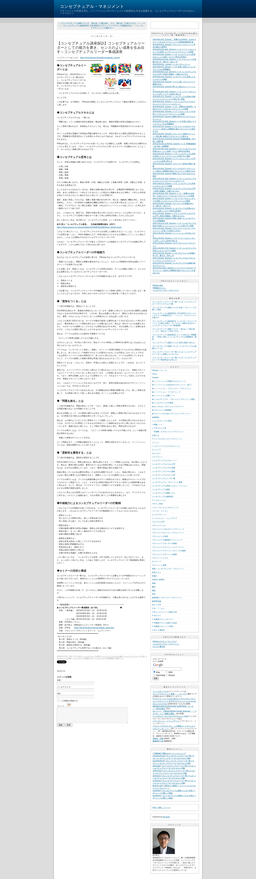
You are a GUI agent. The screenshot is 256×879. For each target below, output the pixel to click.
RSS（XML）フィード (162, 808)
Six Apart (166, 817)
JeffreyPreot (157, 771)
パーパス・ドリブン (160, 511)
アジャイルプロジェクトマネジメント (167, 439)
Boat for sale (158, 786)
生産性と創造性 (158, 580)
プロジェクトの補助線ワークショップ (167, 540)
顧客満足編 (156, 601)
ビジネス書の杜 (159, 646)
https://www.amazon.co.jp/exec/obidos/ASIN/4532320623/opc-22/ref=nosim (89, 227)
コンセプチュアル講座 (161, 489)
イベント (155, 443)
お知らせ (155, 435)
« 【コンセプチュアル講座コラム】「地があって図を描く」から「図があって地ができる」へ (99, 23)
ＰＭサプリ (156, 616)
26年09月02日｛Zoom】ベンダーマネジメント (171, 64)
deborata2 (157, 766)
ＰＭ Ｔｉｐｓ (158, 608)
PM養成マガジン (159, 288)
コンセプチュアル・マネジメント (92, 6)
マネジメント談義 (159, 565)
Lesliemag (157, 781)
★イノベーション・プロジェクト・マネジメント (171, 388)
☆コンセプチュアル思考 (91, 656)
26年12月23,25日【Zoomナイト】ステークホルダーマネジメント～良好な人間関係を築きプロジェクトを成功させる (174, 270)
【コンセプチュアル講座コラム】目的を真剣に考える (173, 343)
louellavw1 (157, 796)
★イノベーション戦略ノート (163, 396)
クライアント (157, 457)
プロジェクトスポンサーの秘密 (164, 543)
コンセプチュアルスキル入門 (163, 464)
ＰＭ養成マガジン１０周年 (162, 626)
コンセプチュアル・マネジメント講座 (167, 482)
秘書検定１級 (158, 741)
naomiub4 (157, 791)
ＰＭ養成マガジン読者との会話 (164, 623)
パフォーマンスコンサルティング (165, 507)
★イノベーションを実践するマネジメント (169, 381)
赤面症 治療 (158, 738)
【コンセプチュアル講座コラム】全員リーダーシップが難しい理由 (174, 309)
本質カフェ (156, 572)
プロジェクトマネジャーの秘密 (164, 554)
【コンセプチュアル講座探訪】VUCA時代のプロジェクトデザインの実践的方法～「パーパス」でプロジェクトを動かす (174, 315)
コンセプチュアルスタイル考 (163, 475)
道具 (154, 594)
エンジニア (156, 450)
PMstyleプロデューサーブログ (165, 641)
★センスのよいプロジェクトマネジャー (168, 406)
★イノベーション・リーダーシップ (166, 392)
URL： (60, 694)
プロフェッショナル (160, 558)
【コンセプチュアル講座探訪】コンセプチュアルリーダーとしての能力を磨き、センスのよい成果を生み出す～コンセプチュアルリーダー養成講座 (174, 323)
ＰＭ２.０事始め (158, 630)
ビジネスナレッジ (159, 515)
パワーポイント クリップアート (166, 721)
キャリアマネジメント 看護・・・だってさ (170, 694)
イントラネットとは (161, 691)
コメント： (62, 706)
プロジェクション (159, 525)
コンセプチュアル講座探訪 (104, 658)
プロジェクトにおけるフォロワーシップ (168, 529)
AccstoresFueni (159, 756)
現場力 (154, 576)
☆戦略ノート (157, 425)
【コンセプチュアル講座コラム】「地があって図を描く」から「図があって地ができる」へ (173, 330)
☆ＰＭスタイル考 (159, 428)
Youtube (155, 378)
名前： (60, 680)
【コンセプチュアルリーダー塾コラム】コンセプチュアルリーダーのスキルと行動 (174, 303)
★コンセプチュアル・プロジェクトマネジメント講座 (173, 399)
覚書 (154, 583)
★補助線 (155, 417)
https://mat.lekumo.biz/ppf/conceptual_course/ (100, 57)
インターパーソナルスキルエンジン (166, 446)
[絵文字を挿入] (69, 706)
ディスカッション (159, 500)
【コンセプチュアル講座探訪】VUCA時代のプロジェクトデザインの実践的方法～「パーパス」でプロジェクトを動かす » (104, 27)
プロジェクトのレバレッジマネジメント (168, 533)
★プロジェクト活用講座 (162, 410)
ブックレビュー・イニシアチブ (164, 518)
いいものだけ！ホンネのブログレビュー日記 (170, 716)
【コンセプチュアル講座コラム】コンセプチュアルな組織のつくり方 (174, 347)
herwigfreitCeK (159, 761)
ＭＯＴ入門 (156, 605)
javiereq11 (157, 776)
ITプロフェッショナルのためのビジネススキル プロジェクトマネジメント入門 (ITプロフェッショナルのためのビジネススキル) (174, 701)
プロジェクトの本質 (160, 536)
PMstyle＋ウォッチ (159, 370)
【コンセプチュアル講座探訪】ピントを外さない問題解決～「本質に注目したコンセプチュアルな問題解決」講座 (174, 337)
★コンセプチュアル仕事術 (162, 403)
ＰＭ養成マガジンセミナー (162, 619)
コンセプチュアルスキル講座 (163, 471)
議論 (154, 590)
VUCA (79, 656)
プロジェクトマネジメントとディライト (168, 547)
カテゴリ (174, 367)
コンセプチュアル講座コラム (83, 658)
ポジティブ (156, 561)
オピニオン (156, 453)
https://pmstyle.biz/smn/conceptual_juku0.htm (94, 628)
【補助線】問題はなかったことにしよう (169, 753)
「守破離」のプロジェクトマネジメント (168, 432)
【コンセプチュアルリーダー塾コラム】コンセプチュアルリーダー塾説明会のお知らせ (174, 359)
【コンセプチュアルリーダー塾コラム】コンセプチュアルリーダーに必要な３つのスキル (174, 353)
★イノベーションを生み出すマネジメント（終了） (172, 385)
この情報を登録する (69, 701)
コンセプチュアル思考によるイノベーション (170, 486)
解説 (154, 587)
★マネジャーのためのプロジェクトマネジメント (171, 414)
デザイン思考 (157, 504)
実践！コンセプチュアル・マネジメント (168, 569)
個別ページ (119, 658)
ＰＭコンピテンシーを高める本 (164, 612)
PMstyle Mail (158, 285)
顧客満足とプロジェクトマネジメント (167, 598)
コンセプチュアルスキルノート (164, 460)
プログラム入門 (158, 522)
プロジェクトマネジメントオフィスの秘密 (169, 551)
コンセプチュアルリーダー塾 (134, 656)
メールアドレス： (64, 687)
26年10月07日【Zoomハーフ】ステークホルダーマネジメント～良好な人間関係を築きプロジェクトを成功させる (174, 129)
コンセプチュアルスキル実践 (112, 656)
